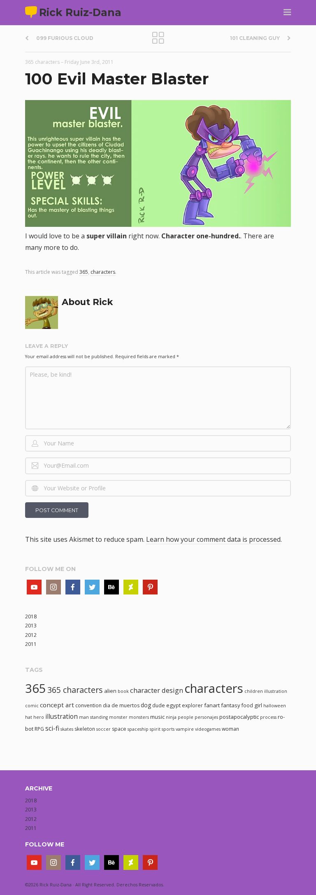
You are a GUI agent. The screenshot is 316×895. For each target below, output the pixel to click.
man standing (93, 717)
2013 (31, 625)
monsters (139, 717)
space (119, 728)
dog (146, 705)
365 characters (42, 61)
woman (230, 728)
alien (110, 691)
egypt (173, 705)
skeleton (84, 728)
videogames (208, 729)
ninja (171, 717)
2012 (31, 635)
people (185, 717)
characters (103, 271)
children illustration (265, 691)
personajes (206, 717)
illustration (61, 716)
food (247, 705)
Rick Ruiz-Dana (80, 12)
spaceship (138, 729)
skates (66, 729)
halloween (274, 706)
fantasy (230, 705)
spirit (155, 729)
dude (158, 705)
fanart (212, 705)
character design (156, 690)
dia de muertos (121, 705)
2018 (31, 616)
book (123, 691)
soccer (103, 729)
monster (118, 717)
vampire (185, 729)
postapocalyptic (239, 716)
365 (83, 271)
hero (38, 717)
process (268, 717)
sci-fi (52, 728)
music (157, 716)
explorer (192, 705)
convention (88, 705)
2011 (31, 644)
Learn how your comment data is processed (213, 539)
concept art (57, 705)
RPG (39, 728)
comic (32, 706)
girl (258, 705)
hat (28, 717)
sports (168, 729)
